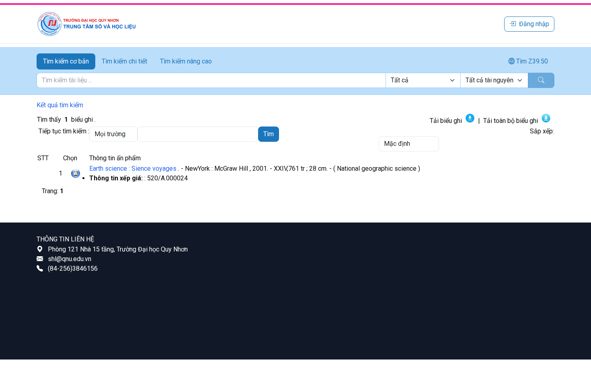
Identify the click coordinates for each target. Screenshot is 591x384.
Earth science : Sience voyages (132, 168)
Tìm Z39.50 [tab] (531, 61)
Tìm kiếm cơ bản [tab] (66, 61)
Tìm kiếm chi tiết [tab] (124, 61)
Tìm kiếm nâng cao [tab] (186, 61)
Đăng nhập (534, 24)
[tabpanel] (295, 80)
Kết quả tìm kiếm (60, 105)
